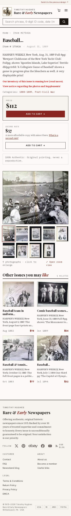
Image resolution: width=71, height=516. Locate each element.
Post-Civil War (45, 92)
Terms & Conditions (13, 481)
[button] (35, 197)
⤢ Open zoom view (54, 263)
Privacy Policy (10, 489)
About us (42, 459)
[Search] (63, 21)
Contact (7, 459)
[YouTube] (50, 446)
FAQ (5, 463)
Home (5, 32)
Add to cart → (35, 114)
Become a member (47, 463)
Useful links (43, 468)
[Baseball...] (9, 233)
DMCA (6, 493)
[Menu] (66, 10)
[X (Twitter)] (16, 446)
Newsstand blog (11, 468)
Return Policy (9, 485)
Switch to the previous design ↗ (54, 2)
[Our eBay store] (33, 446)
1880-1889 (25, 92)
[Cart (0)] (59, 10)
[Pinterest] (23, 446)
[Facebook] (43, 446)
